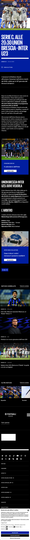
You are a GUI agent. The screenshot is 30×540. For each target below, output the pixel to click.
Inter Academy (5, 492)
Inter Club (4, 487)
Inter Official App (6, 482)
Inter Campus (5, 497)
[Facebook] (9, 459)
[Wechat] (13, 459)
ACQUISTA (10, 260)
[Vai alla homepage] (14, 3)
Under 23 (5, 270)
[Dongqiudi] (17, 459)
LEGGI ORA (10, 171)
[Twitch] (21, 456)
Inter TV (3, 473)
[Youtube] (18, 456)
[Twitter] (6, 459)
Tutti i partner (5, 422)
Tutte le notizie (24, 286)
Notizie (3, 463)
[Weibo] (6, 456)
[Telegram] (2, 456)
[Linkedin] (10, 456)
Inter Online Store (6, 478)
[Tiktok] (14, 456)
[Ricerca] (27, 3)
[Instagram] (25, 456)
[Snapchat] (2, 459)
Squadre (3, 468)
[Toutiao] (21, 459)
